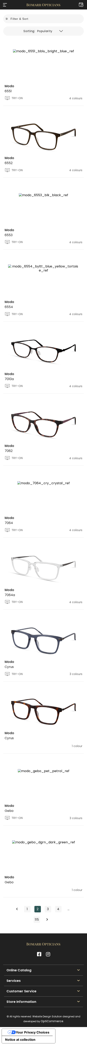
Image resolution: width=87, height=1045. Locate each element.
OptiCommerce (52, 1021)
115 (37, 919)
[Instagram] (48, 954)
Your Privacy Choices (32, 1032)
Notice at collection (20, 1040)
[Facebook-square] (39, 954)
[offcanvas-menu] (5, 5)
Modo (9, 86)
